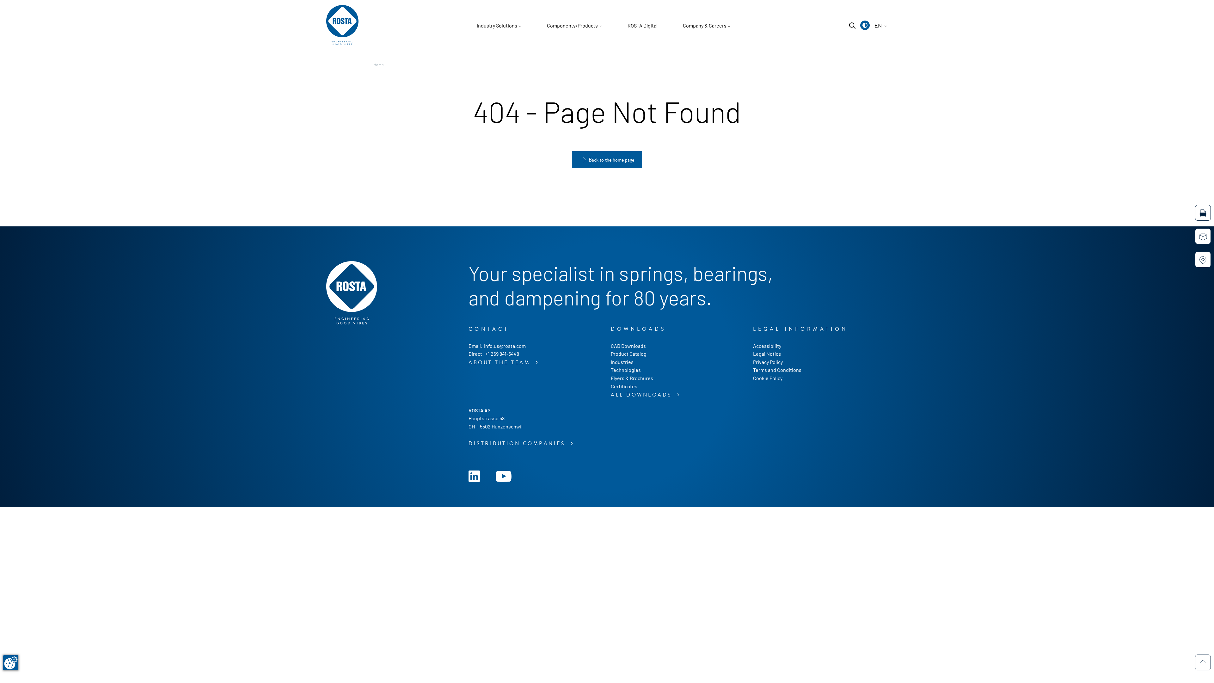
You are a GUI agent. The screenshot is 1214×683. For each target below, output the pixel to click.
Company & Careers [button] (705, 25)
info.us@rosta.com (505, 346)
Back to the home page (611, 159)
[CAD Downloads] (1203, 213)
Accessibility (767, 346)
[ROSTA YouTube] (504, 475)
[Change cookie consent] (10, 662)
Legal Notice (767, 354)
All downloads (643, 394)
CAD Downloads (628, 346)
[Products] (1203, 236)
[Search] (852, 25)
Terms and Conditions (777, 370)
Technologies (626, 370)
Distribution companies (518, 443)
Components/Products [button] (572, 25)
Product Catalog (629, 354)
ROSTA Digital (643, 25)
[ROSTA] (342, 25)
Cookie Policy (767, 378)
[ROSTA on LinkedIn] (474, 475)
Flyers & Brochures (632, 378)
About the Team (501, 362)
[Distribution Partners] (1203, 260)
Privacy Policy (768, 362)
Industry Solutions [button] (497, 25)
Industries (622, 362)
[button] (865, 25)
